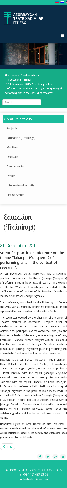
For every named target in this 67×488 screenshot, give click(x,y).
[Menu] (62, 35)
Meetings (13, 147)
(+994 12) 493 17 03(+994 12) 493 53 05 (35, 470)
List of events (15, 195)
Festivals (12, 157)
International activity (21, 185)
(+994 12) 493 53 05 (35, 474)
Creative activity (30, 75)
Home (14, 75)
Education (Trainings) (20, 79)
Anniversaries (16, 166)
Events (11, 176)
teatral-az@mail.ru (35, 479)
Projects (12, 128)
